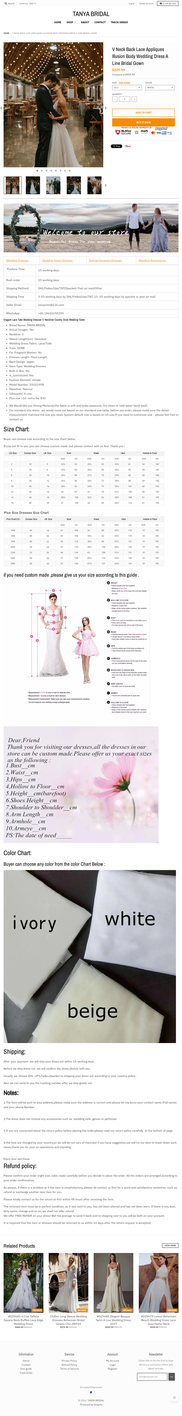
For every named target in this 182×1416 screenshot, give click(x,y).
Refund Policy (69, 1364)
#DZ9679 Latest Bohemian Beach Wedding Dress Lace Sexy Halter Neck (158, 1320)
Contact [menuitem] (100, 22)
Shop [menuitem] (69, 22)
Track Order (26, 1372)
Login (113, 1364)
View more (170, 1245)
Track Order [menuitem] (119, 22)
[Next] (105, 108)
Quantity (117, 94)
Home (6, 33)
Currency (23, 3)
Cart (169, 3)
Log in (132, 3)
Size (121, 83)
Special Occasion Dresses (105, 260)
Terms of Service (69, 1368)
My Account (112, 1360)
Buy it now (143, 122)
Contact (26, 1364)
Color (148, 83)
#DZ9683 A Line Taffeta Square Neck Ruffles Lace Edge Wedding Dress (23, 1320)
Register (112, 1368)
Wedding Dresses (17, 260)
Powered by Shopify (91, 1404)
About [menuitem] (85, 22)
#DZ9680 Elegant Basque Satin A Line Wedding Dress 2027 (113, 1320)
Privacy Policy (69, 1360)
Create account (146, 3)
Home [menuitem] (57, 22)
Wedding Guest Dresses (57, 260)
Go (171, 1377)
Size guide (124, 83)
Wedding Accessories (152, 260)
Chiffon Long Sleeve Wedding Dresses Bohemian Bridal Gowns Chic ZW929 (68, 1320)
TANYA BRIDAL (91, 14)
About (26, 1360)
